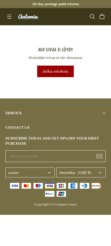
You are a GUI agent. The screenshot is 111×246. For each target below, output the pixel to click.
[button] (9, 16)
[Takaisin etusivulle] (28, 17)
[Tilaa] (99, 156)
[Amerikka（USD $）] (81, 172)
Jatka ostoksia (55, 71)
